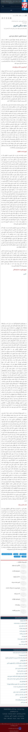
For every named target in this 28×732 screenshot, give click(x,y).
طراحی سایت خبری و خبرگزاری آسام (13, 728)
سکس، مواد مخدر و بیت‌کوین (20, 695)
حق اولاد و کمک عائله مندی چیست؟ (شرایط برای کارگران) (15, 658)
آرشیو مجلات (3, 1)
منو (11, 10)
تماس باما (20, 1)
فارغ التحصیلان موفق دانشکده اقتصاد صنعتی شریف (16, 676)
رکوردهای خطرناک (16, 599)
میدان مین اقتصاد (16, 610)
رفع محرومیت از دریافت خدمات (13, 588)
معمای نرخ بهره (16, 577)
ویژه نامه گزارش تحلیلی (23, 21)
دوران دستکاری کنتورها (21, 671)
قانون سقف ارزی (23, 697)
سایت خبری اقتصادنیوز (14, 711)
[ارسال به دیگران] (11, 18)
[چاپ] (9, 18)
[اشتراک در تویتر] (6, 18)
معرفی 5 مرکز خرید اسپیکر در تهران (19, 692)
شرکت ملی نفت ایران (7, 554)
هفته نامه (22, 718)
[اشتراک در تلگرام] (2, 18)
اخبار (17, 21)
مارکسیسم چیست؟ (22, 655)
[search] (3, 6)
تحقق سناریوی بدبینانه (22, 639)
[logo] (24, 5)
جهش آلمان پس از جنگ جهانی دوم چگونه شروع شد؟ (16, 684)
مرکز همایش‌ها (5, 714)
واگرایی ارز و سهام (16, 565)
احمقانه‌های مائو (23, 681)
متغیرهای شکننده (16, 571)
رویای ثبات (17, 605)
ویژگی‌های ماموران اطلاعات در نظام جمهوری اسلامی (16, 663)
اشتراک (13, 1)
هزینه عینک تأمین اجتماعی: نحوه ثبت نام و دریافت (16, 679)
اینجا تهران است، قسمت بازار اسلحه (19, 653)
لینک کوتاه (15, 15)
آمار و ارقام (23, 554)
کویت (24, 556)
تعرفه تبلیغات (6, 716)
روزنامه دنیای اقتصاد (20, 709)
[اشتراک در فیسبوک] (4, 18)
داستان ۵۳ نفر (23, 702)
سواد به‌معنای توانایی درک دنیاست (19, 687)
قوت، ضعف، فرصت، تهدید (21, 673)
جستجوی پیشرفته (11, 3)
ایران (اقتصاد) (14, 21)
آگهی (11, 716)
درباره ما (16, 1)
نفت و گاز (17, 556)
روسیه (16, 554)
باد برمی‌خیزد (17, 594)
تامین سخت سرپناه (16, 582)
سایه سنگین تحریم (22, 626)
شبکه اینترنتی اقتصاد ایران (21, 714)
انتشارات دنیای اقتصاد (12, 714)
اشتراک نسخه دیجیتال (9, 1)
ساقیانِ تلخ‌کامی (23, 660)
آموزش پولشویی (23, 689)
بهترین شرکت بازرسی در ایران (20, 668)
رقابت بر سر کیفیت (22, 666)
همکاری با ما (15, 716)
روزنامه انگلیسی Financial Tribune (10, 709)
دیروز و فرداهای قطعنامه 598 (20, 700)
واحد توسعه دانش (21, 716)
